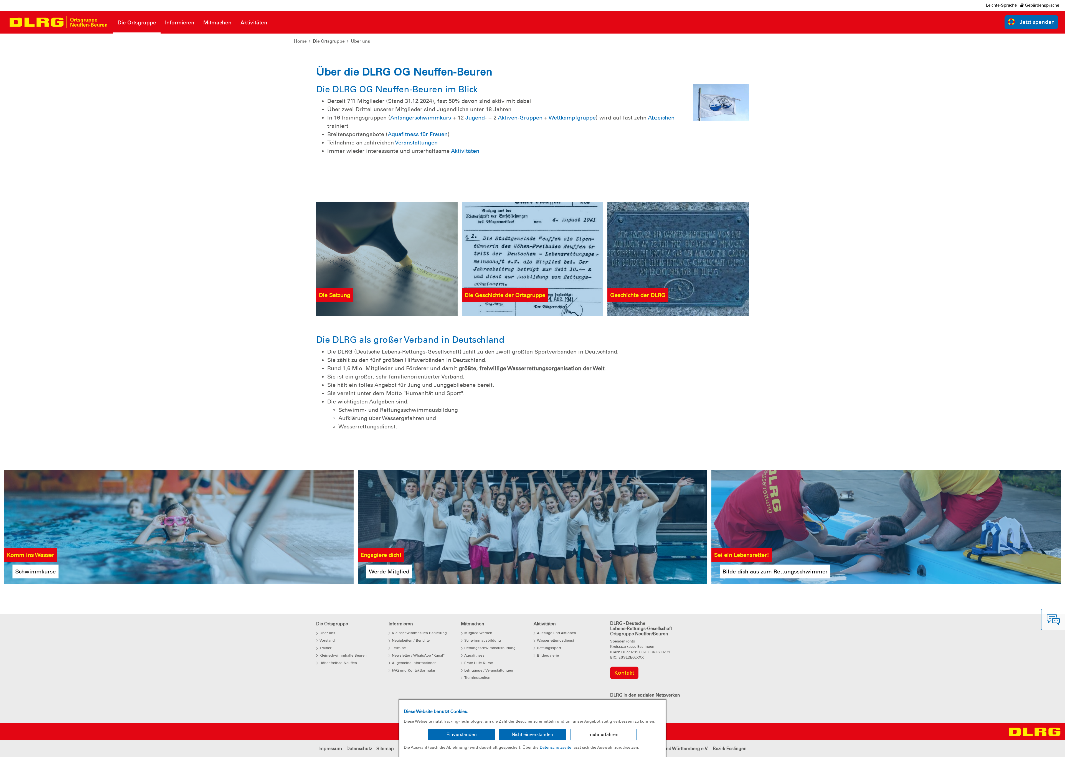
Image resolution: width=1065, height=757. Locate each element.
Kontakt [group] (624, 672)
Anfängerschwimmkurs (420, 117)
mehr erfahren (603, 734)
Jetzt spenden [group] (1037, 22)
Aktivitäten (465, 151)
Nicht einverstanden (532, 734)
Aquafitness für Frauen (418, 134)
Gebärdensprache (1041, 5)
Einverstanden (462, 734)
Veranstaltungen (416, 142)
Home (300, 41)
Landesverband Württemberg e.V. (673, 748)
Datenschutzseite (555, 747)
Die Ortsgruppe (329, 41)
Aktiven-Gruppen (520, 117)
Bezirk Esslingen (730, 748)
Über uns (360, 41)
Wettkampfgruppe (572, 117)
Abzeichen (661, 117)
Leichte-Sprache (1001, 5)
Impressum (330, 748)
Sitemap (385, 748)
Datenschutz (359, 748)
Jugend (475, 117)
